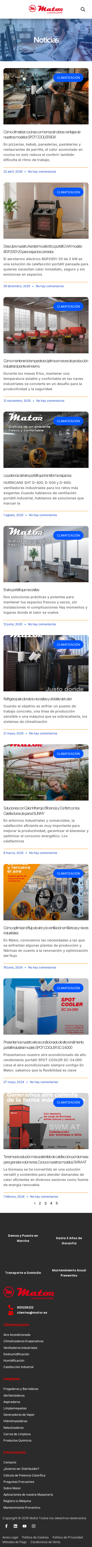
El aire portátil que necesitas (21, 589)
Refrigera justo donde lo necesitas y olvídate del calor (37, 699)
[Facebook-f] (6, 1526)
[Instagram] (34, 1526)
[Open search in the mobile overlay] (82, 9)
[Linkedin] (15, 1526)
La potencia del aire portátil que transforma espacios (37, 475)
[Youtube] (24, 1526)
